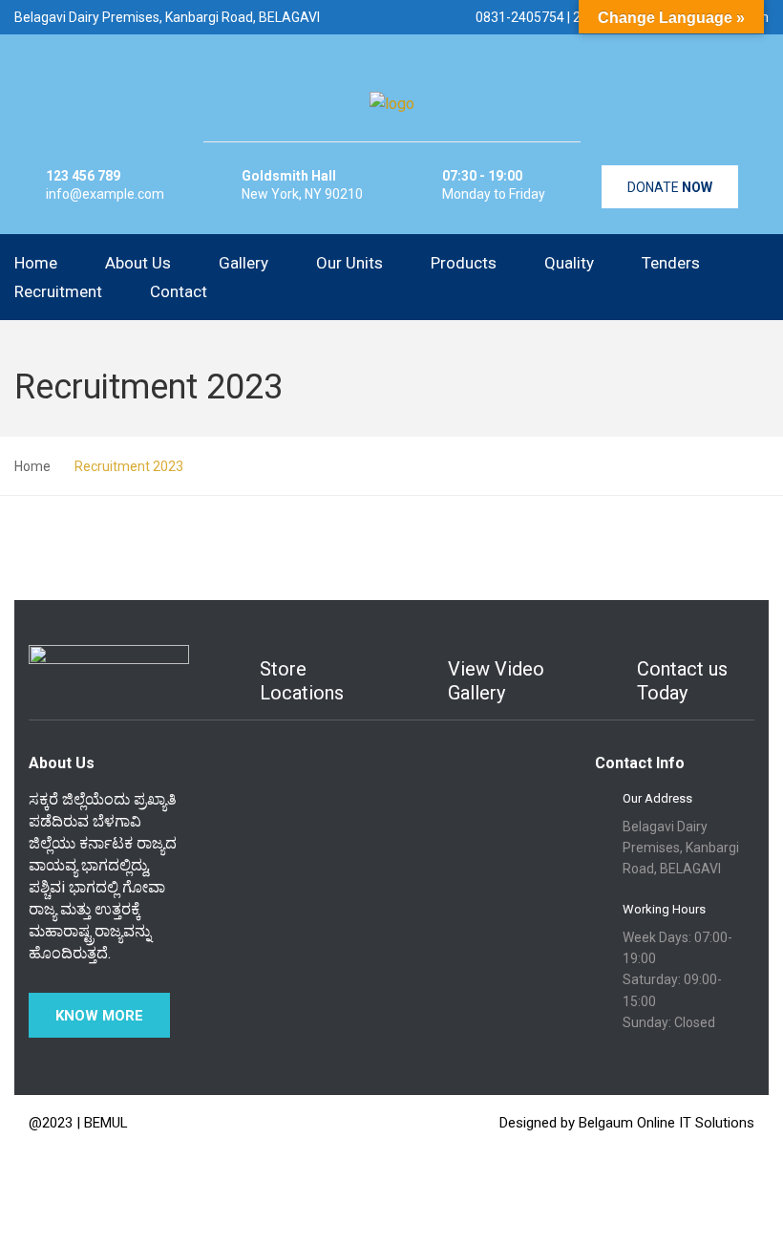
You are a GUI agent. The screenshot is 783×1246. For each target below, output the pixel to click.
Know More (99, 1015)
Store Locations (302, 680)
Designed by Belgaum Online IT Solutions (626, 1122)
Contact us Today (682, 680)
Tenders (671, 262)
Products (464, 262)
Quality (569, 262)
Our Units (349, 262)
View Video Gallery (496, 680)
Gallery (243, 262)
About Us (138, 262)
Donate (669, 187)
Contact (178, 291)
